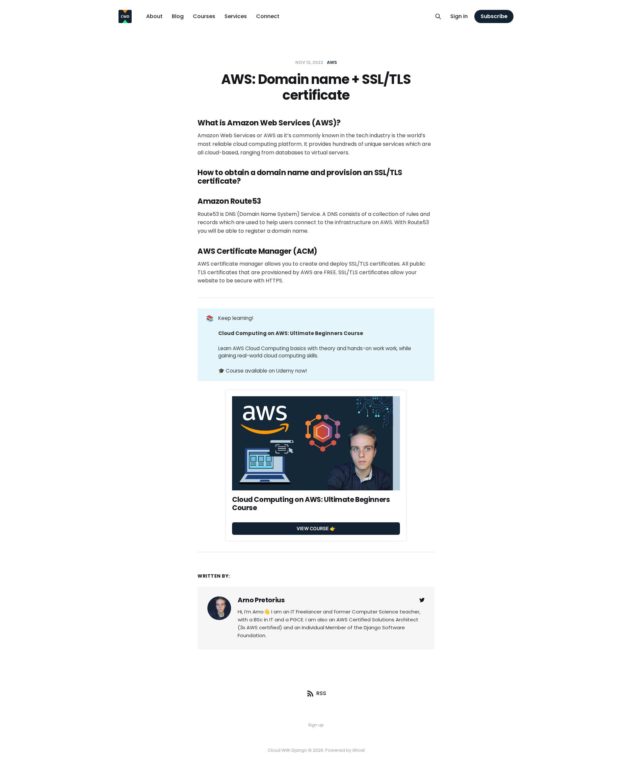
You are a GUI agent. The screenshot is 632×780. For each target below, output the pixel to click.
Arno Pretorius (261, 600)
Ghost (358, 750)
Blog (178, 16)
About (154, 16)
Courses (204, 16)
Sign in (459, 16)
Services (235, 16)
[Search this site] (438, 16)
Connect (267, 16)
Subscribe (494, 16)
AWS (332, 62)
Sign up (316, 725)
